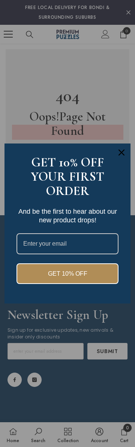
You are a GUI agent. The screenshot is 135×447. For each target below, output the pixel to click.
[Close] (121, 152)
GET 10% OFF (67, 273)
